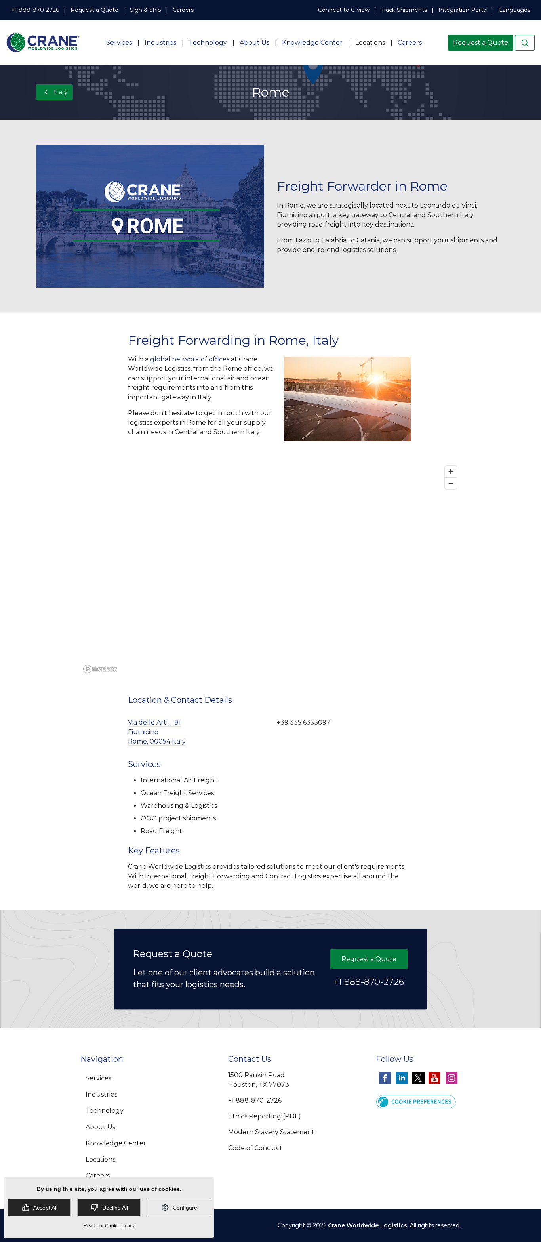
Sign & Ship (145, 9)
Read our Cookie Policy (109, 1226)
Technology (208, 42)
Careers (183, 9)
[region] (270, 569)
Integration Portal (463, 9)
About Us (254, 42)
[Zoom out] (451, 483)
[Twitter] (418, 1077)
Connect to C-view (344, 9)
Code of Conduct (255, 1148)
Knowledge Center (312, 42)
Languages (514, 9)
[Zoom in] (451, 471)
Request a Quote (94, 9)
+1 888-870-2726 (35, 9)
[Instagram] (451, 1077)
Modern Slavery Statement (271, 1132)
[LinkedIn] (402, 1077)
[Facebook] (384, 1077)
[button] (416, 1101)
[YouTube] (434, 1077)
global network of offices (189, 359)
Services (119, 42)
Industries (160, 42)
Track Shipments (404, 9)
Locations (370, 42)
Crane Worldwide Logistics (367, 1225)
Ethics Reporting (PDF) (264, 1116)
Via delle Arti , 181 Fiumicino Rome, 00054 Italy (157, 732)
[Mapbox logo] (100, 668)
